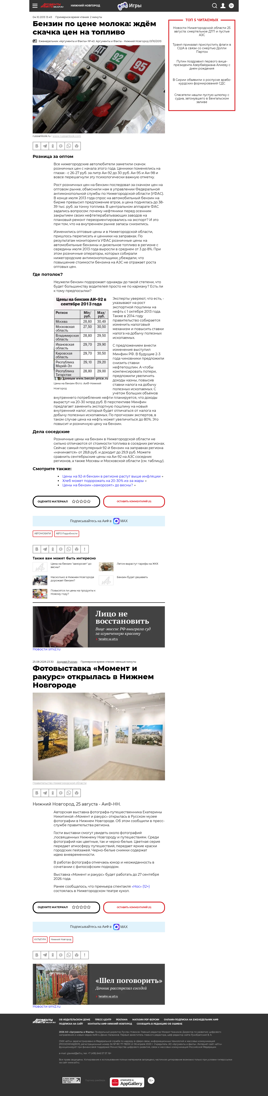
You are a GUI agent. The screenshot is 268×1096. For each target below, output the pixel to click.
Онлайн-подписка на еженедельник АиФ (191, 1019)
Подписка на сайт (71, 1023)
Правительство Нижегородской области (59, 783)
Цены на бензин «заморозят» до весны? (97, 485)
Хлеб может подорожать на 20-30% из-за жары (103, 481)
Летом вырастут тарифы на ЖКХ (137, 563)
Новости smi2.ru (47, 649)
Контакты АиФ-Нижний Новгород (110, 1023)
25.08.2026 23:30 (43, 661)
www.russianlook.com (67, 136)
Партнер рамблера (95, 1080)
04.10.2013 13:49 (42, 17)
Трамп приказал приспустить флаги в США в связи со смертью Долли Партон (202, 48)
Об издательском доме (74, 1019)
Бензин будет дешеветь (132, 577)
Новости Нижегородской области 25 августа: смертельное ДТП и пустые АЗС (202, 31)
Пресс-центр (103, 1019)
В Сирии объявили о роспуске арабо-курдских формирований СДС (202, 81)
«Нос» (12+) (140, 886)
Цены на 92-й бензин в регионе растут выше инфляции (111, 476)
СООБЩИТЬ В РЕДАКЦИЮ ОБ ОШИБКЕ (159, 1023)
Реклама (122, 1019)
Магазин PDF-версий (145, 1019)
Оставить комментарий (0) (134, 501)
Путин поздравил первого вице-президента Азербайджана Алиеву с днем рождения (202, 65)
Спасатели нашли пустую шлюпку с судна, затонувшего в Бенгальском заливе (201, 98)
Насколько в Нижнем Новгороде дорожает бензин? (72, 579)
